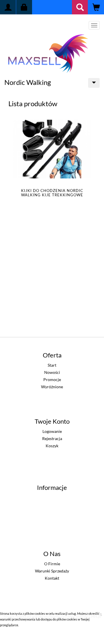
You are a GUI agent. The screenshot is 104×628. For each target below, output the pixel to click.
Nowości (52, 372)
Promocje (52, 379)
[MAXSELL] (47, 52)
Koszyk (52, 445)
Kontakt (52, 578)
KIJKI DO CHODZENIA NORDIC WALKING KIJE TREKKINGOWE (52, 192)
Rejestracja (52, 438)
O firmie (52, 563)
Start (52, 365)
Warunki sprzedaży (52, 570)
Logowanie (52, 431)
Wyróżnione (52, 386)
